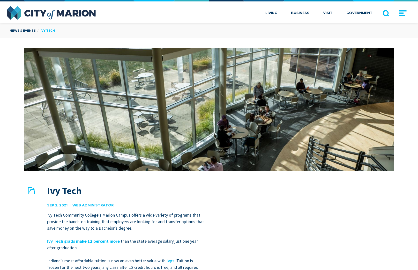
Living (271, 13)
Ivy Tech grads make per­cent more (83, 241)
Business (300, 13)
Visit (328, 13)
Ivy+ (170, 260)
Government (359, 13)
